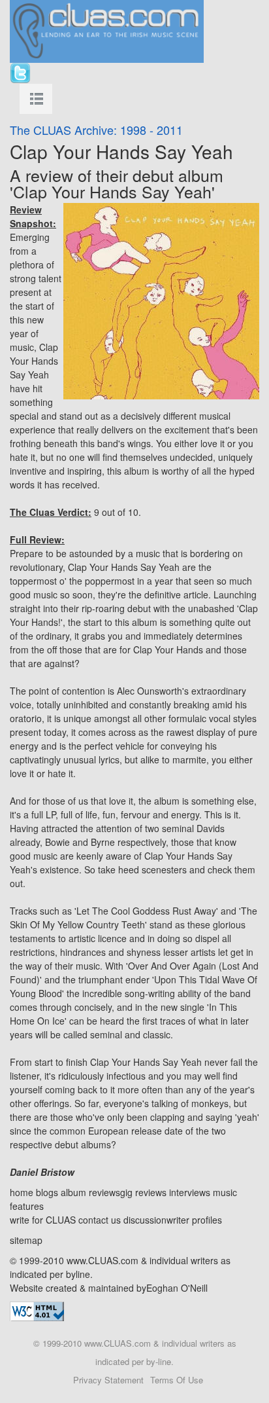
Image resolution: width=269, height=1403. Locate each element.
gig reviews (143, 1192)
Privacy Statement (108, 1380)
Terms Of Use (176, 1380)
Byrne (103, 841)
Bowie (57, 841)
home (21, 1192)
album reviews (90, 1192)
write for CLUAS (43, 1219)
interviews (189, 1192)
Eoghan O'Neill (177, 1287)
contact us (99, 1219)
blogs (47, 1192)
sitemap (26, 1240)
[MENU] (36, 99)
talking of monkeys (190, 1103)
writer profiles (194, 1219)
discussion (144, 1219)
